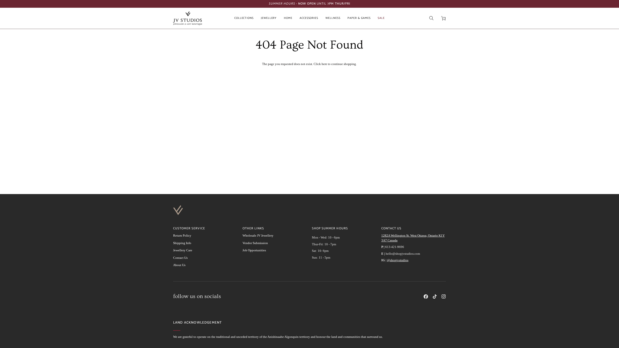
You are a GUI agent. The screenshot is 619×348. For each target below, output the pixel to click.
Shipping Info (182, 243)
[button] (244, 18)
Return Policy (182, 235)
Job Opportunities (254, 250)
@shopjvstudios (397, 260)
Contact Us (180, 258)
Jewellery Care (182, 250)
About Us (179, 265)
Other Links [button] (253, 228)
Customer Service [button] (189, 228)
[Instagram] (444, 296)
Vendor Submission (255, 243)
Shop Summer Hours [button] (330, 228)
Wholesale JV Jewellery (258, 235)
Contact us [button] (391, 228)
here (324, 64)
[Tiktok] (435, 296)
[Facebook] (426, 296)
